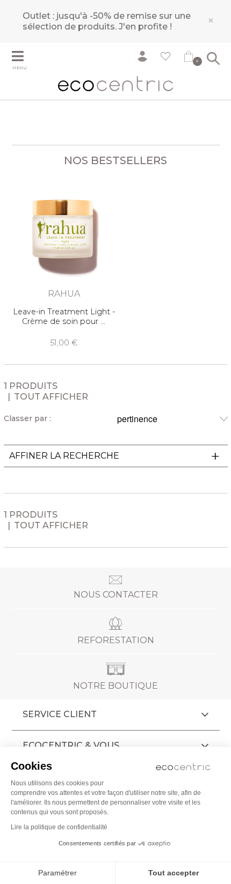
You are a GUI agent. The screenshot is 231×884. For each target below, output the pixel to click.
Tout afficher (51, 397)
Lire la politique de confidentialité (59, 827)
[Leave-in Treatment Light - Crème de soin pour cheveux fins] (64, 260)
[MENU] (25, 57)
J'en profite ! (145, 26)
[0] (188, 58)
